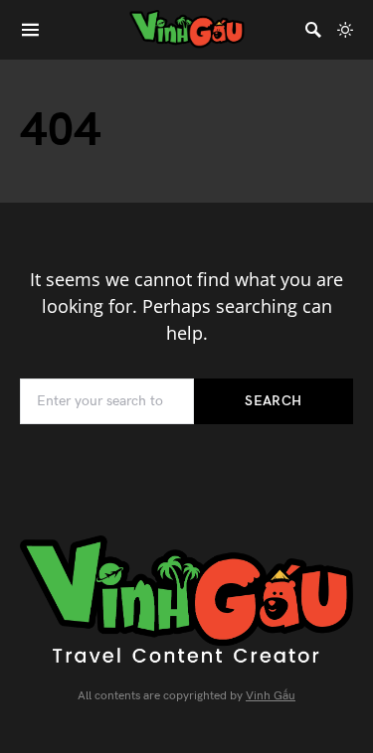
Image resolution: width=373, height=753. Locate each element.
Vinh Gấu (270, 695)
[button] (345, 30)
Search (273, 400)
